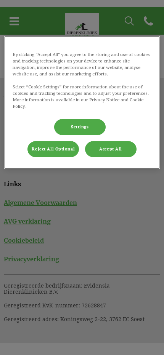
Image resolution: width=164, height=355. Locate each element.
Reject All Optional (53, 149)
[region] (82, 102)
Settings (80, 127)
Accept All (110, 149)
